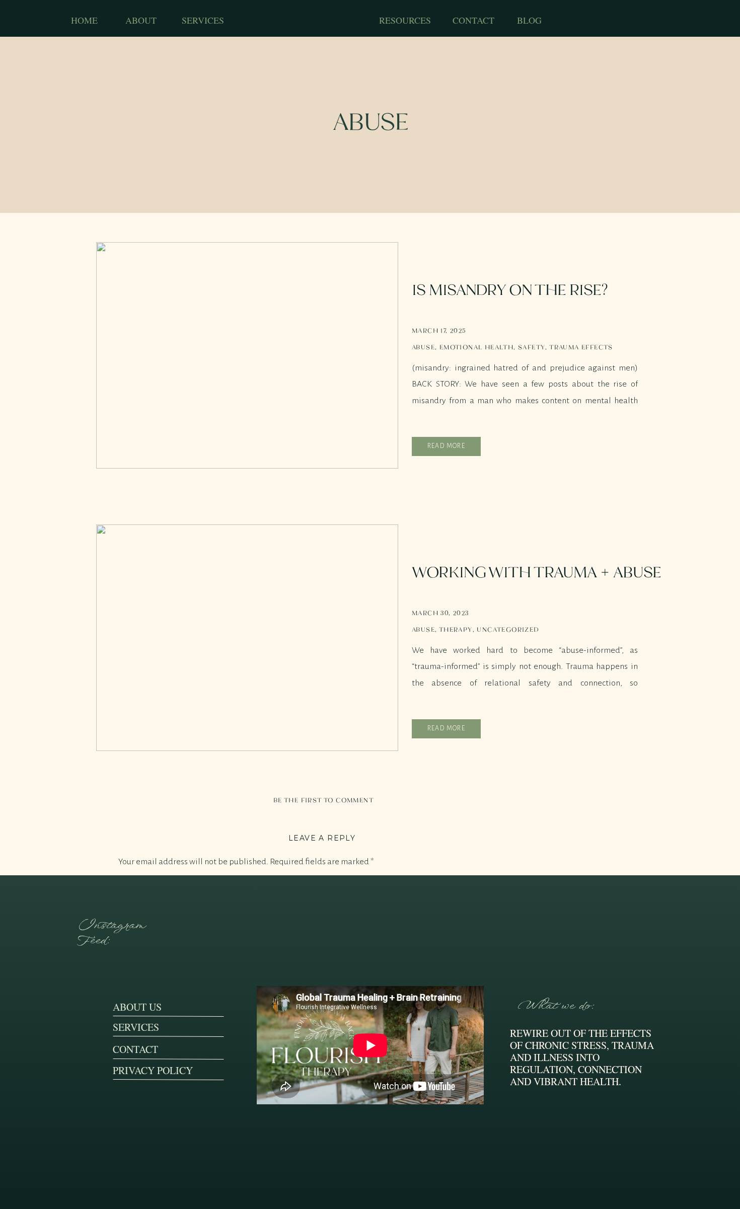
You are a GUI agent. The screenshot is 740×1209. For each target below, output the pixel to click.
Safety (531, 347)
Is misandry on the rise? (510, 289)
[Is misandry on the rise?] (247, 355)
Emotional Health (476, 347)
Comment (138, 884)
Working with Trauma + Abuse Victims (536, 582)
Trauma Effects (581, 347)
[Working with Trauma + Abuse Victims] (247, 637)
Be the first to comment (323, 800)
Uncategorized (508, 629)
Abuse (423, 347)
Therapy (456, 629)
